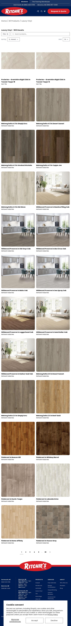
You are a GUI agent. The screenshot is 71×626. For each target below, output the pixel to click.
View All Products (38, 600)
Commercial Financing (52, 598)
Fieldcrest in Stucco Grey (46, 541)
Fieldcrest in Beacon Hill (11, 457)
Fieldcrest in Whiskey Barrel (47, 457)
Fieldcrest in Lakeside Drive (47, 499)
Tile (37, 593)
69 (45, 552)
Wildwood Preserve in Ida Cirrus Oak (51, 249)
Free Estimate (52, 583)
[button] (38, 11)
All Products (14, 21)
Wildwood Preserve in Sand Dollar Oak (51, 332)
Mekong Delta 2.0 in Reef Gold (48, 415)
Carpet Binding (52, 590)
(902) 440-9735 (29, 5)
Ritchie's (24, 2)
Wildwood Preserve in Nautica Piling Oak (52, 207)
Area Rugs (39, 596)
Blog (61, 588)
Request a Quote (58, 11)
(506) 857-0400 (52, 5)
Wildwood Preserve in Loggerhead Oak (17, 332)
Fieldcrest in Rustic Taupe (11, 499)
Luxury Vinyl (39, 591)
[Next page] (50, 552)
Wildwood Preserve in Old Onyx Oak (16, 249)
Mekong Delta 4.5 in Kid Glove (13, 207)
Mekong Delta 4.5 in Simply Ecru (14, 123)
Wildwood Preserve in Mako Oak (14, 290)
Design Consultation (52, 586)
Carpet (38, 583)
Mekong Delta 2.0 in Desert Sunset (50, 374)
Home (4, 21)
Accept (34, 620)
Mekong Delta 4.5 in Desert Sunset (50, 123)
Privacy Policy (52, 615)
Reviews (62, 585)
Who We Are (64, 583)
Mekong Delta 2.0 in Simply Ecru (14, 415)
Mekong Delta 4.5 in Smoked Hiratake (16, 165)
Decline (54, 620)
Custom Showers (50, 593)
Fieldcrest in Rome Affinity (12, 541)
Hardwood (39, 585)
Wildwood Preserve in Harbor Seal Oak (17, 374)
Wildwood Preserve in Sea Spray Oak (51, 290)
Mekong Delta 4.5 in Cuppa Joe (49, 165)
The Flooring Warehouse (41, 2)
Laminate (38, 588)
